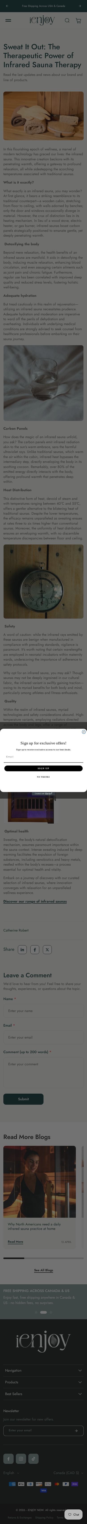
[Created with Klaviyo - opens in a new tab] (43, 794)
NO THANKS (43, 777)
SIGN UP (43, 768)
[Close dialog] (84, 732)
